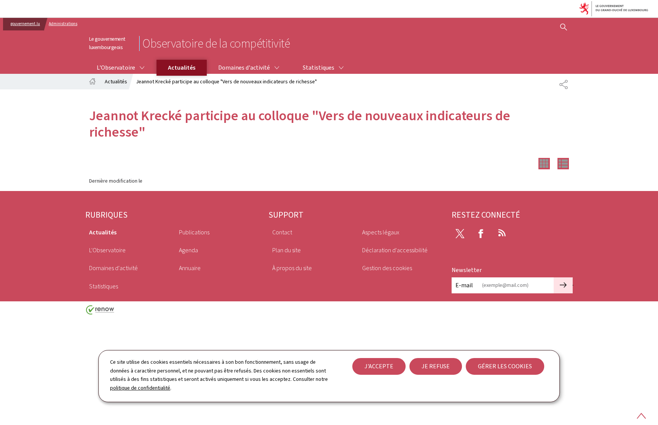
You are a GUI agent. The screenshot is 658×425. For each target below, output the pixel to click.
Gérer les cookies (505, 366)
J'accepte (378, 366)
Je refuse (436, 366)
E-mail (464, 285)
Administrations (63, 24)
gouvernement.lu (25, 24)
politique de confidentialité (140, 388)
